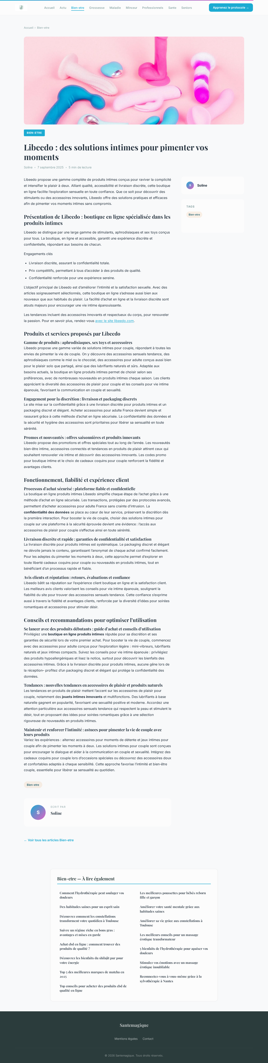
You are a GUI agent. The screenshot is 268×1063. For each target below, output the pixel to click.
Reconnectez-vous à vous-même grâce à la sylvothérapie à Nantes (171, 978)
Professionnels (152, 7)
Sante (172, 7)
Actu (63, 7)
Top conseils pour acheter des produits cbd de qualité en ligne (93, 988)
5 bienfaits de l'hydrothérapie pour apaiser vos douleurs (174, 950)
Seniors (186, 7)
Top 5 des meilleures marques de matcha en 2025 (92, 974)
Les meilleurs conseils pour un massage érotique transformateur (169, 937)
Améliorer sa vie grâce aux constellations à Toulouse (171, 923)
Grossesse (96, 7)
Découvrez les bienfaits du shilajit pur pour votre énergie (91, 960)
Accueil (49, 7)
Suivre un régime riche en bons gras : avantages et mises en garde (87, 932)
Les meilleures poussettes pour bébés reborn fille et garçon (173, 895)
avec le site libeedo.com (114, 321)
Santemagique (134, 1025)
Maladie (115, 7)
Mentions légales (126, 1038)
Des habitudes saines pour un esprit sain (89, 907)
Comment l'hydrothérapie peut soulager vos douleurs (92, 895)
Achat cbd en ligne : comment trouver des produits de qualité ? (90, 946)
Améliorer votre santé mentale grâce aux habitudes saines (170, 909)
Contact (148, 1038)
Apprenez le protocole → (231, 7)
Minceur (131, 7)
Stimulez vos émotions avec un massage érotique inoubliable (169, 964)
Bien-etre (77, 7)
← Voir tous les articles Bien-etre (49, 840)
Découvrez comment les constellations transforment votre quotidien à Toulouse (89, 918)
